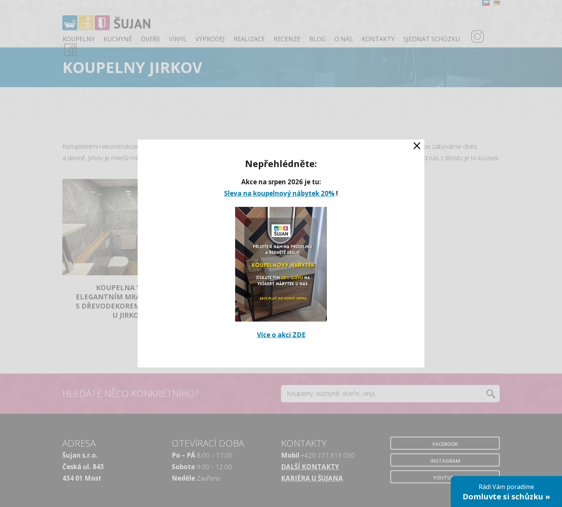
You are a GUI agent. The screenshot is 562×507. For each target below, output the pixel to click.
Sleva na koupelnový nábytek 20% (279, 193)
